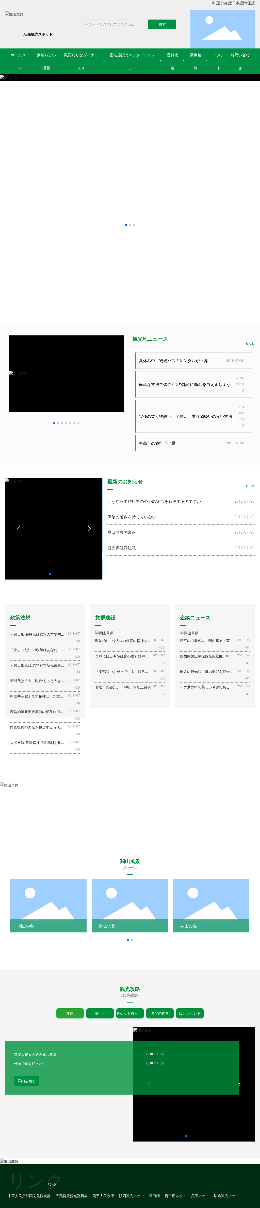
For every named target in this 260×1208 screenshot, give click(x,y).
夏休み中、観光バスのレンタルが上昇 (173, 360)
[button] (126, 225)
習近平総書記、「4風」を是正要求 (123, 687)
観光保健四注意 (121, 547)
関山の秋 (107, 925)
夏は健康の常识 (121, 532)
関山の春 (189, 925)
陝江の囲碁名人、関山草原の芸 (205, 640)
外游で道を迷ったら (30, 1063)
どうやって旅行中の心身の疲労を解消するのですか (154, 501)
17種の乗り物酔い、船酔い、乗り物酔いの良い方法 (185, 416)
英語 (227, 3)
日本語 (237, 3)
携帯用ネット (175, 1196)
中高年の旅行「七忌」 (159, 443)
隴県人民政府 (103, 1196)
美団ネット (200, 1196)
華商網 (154, 1196)
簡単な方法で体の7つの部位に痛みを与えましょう (185, 384)
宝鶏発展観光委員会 (72, 1196)
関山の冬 (26, 925)
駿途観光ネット (226, 1196)
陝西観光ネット (131, 1196)
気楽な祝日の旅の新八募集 (35, 1054)
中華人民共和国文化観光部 (29, 1196)
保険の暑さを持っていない (131, 516)
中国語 (217, 3)
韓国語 (249, 3)
